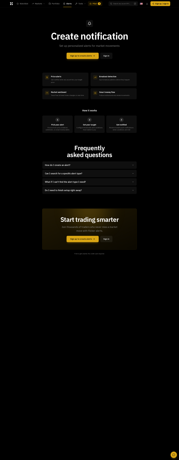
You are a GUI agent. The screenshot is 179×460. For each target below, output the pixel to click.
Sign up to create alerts (81, 56)
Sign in (106, 56)
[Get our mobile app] (147, 3)
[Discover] (11, 3)
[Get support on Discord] (174, 455)
